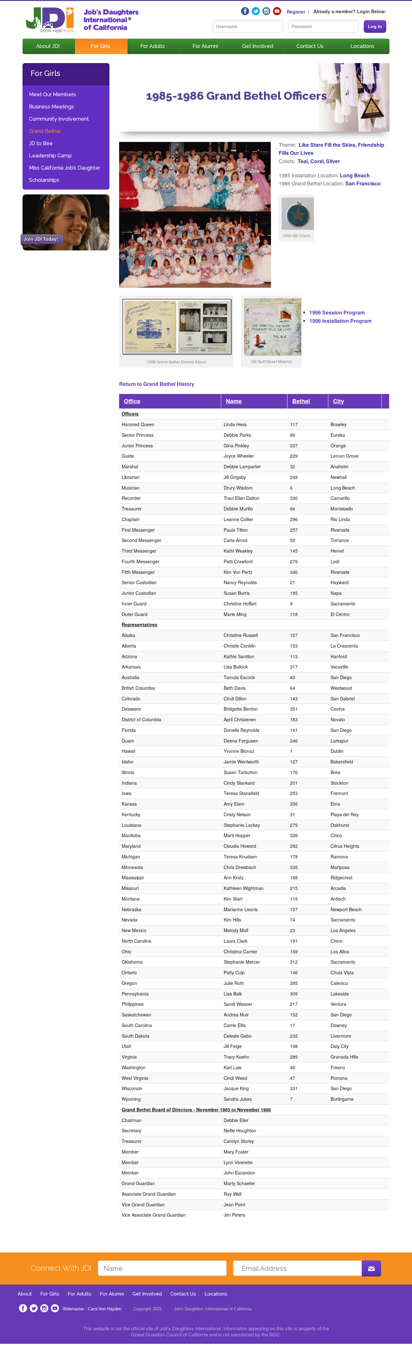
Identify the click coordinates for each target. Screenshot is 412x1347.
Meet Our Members (52, 94)
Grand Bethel (45, 131)
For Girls (100, 46)
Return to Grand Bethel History (156, 384)
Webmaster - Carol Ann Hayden (92, 1308)
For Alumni (205, 46)
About (25, 1294)
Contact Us (309, 46)
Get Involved (257, 46)
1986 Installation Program (340, 320)
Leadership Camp (50, 156)
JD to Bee (41, 143)
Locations (362, 46)
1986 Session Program (337, 312)
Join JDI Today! (41, 239)
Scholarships (44, 180)
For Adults (152, 46)
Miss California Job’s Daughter (64, 168)
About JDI (48, 46)
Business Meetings (51, 107)
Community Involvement (59, 119)
